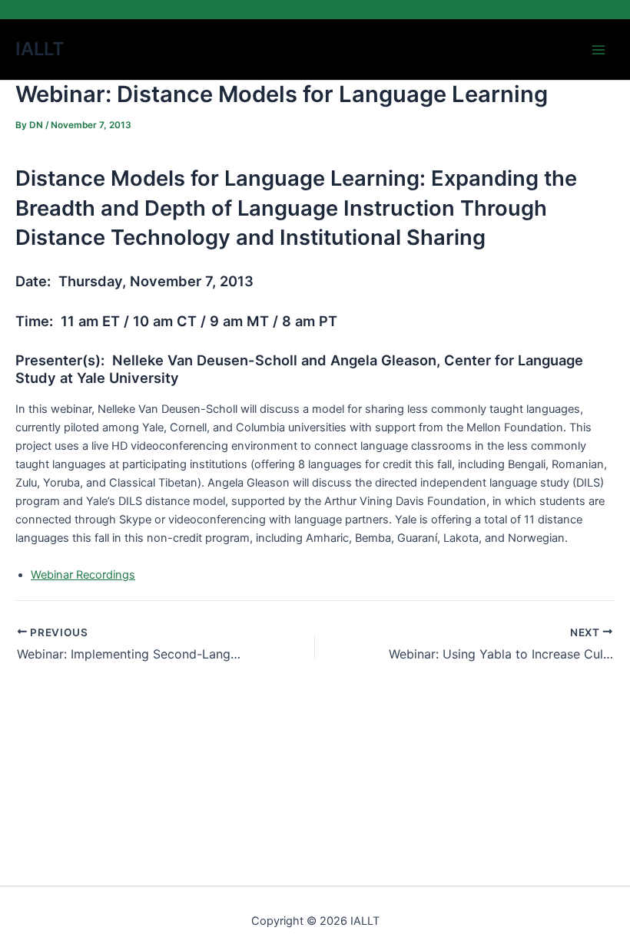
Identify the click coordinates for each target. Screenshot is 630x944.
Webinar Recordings (83, 575)
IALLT (40, 49)
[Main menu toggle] (598, 50)
